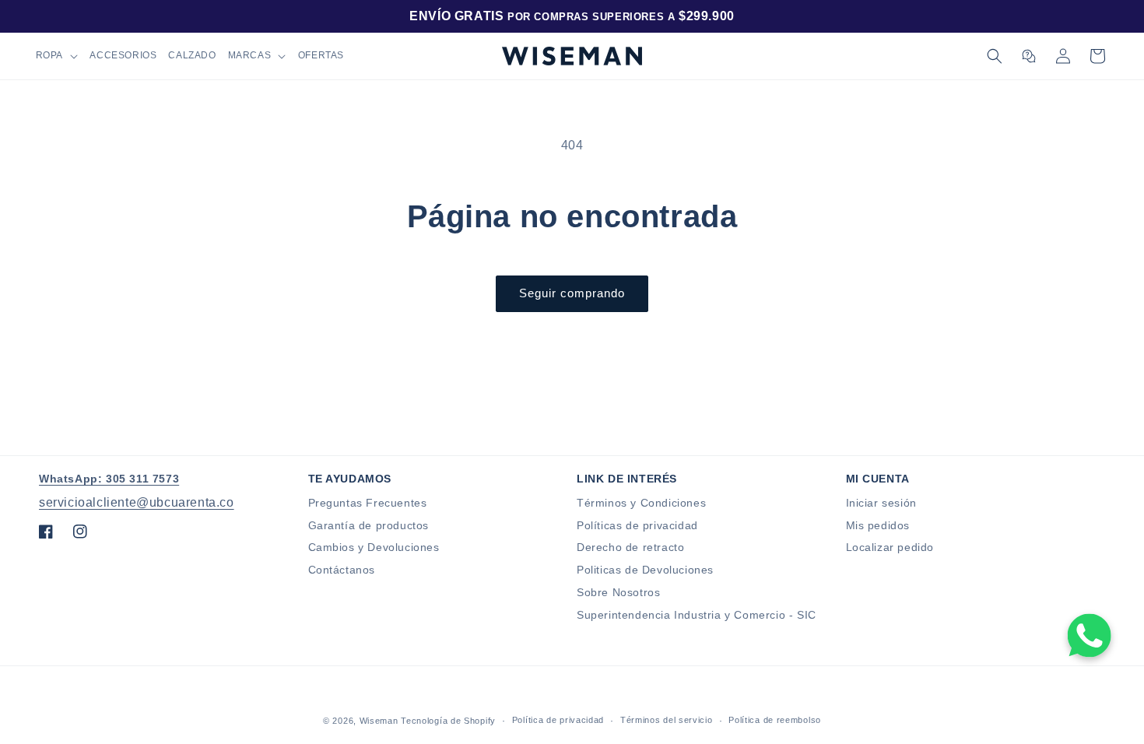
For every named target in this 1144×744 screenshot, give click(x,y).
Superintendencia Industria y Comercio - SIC (696, 615)
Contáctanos (342, 569)
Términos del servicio (666, 720)
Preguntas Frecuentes (367, 503)
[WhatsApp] (1089, 635)
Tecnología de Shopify (448, 720)
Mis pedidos (878, 525)
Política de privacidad (558, 720)
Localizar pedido (890, 547)
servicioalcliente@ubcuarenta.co (136, 502)
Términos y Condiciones (641, 503)
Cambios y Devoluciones (374, 547)
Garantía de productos (369, 525)
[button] (57, 56)
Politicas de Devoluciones (645, 569)
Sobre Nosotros (618, 592)
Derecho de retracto (630, 547)
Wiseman (379, 720)
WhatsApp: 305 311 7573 (109, 478)
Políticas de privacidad (637, 525)
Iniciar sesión (881, 503)
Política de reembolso (774, 720)
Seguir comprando (572, 293)
